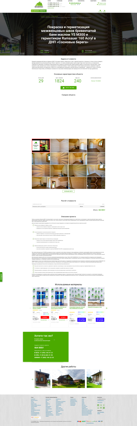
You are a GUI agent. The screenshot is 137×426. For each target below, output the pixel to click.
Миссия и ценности (34, 400)
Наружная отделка (73, 400)
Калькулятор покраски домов (86, 411)
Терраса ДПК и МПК (59, 408)
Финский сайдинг (59, 413)
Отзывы (83, 402)
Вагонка (47, 402)
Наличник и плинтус (49, 413)
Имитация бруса (48, 406)
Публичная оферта (34, 406)
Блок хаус (47, 400)
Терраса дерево (58, 407)
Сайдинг (57, 406)
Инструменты (48, 407)
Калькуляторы (81, 0)
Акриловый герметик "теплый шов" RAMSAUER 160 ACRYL (77, 307)
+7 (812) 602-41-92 (53, 6)
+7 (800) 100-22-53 (53, 5)
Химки (98, 413)
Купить (45, 317)
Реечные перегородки (59, 402)
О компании (59, 0)
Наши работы (93, 0)
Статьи (83, 401)
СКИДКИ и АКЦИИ (85, 408)
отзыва (58, 310)
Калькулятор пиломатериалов (87, 413)
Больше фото (68, 191)
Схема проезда (99, 402)
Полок (57, 400)
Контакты (104, 0)
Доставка (70, 0)
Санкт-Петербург (100, 412)
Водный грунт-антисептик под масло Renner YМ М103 (58, 307)
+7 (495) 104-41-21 (53, 3)
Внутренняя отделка (73, 401)
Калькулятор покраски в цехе (86, 412)
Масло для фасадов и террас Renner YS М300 (40, 307)
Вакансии (32, 411)
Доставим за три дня (81, 319)
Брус (46, 401)
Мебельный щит (48, 412)
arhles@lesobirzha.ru (76, 3)
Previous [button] (30, 307)
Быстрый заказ (44, 319)
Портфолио (33, 408)
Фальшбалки (58, 411)
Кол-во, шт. (38, 312)
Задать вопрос (73, 4)
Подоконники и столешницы (60, 401)
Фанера (57, 412)
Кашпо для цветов (49, 408)
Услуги (49, 0)
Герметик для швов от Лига (95, 307)
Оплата (32, 401)
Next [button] (106, 307)
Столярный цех (72, 402)
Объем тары (34, 312)
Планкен (47, 416)
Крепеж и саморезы (49, 411)
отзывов (40, 310)
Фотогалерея (84, 407)
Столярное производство (35, 413)
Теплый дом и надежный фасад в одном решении (68, 374)
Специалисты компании (35, 412)
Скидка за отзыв (84, 406)
